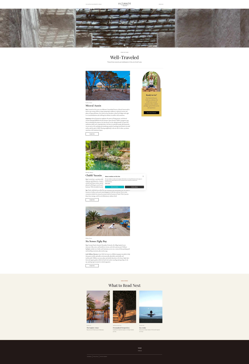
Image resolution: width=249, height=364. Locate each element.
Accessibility (89, 356)
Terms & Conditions (103, 356)
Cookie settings (134, 186)
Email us (140, 350)
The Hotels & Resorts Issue (94, 4)
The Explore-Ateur (93, 328)
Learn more (107, 183)
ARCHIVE (161, 4)
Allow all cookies (114, 186)
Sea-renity (142, 328)
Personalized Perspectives (121, 328)
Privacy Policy (95, 356)
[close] (143, 176)
